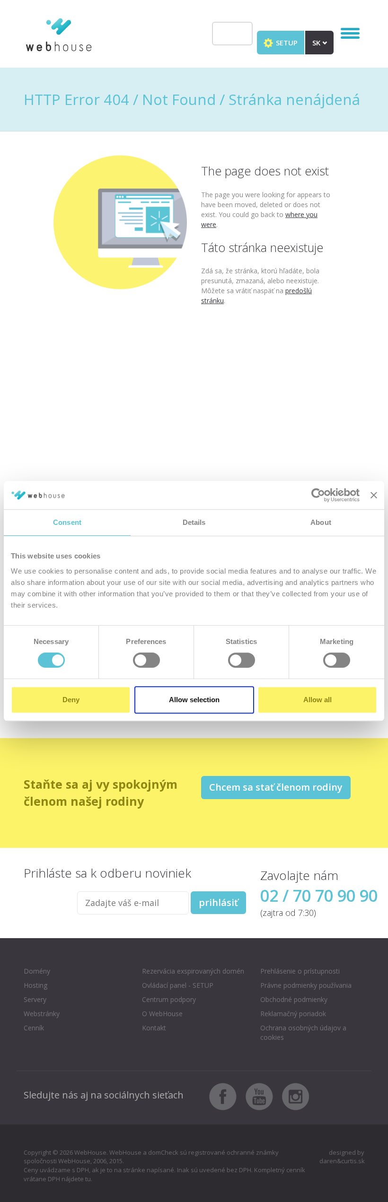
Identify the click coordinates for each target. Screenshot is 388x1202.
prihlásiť (218, 902)
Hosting (35, 985)
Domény (37, 971)
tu (88, 1179)
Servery (35, 999)
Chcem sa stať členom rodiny (276, 787)
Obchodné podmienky (293, 999)
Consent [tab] (67, 522)
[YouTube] (263, 1095)
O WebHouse (162, 1013)
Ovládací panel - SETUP (177, 985)
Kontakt (154, 1027)
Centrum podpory (169, 999)
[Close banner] (373, 495)
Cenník (34, 1027)
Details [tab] (194, 522)
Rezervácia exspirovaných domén (193, 971)
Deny (70, 700)
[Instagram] (295, 1095)
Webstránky (42, 1013)
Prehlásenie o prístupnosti (300, 971)
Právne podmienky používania (306, 985)
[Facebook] (226, 1095)
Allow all (317, 700)
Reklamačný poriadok (293, 1013)
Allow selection (194, 700)
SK (317, 42)
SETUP (286, 42)
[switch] (146, 660)
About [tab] (320, 522)
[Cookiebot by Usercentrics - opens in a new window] (318, 495)
